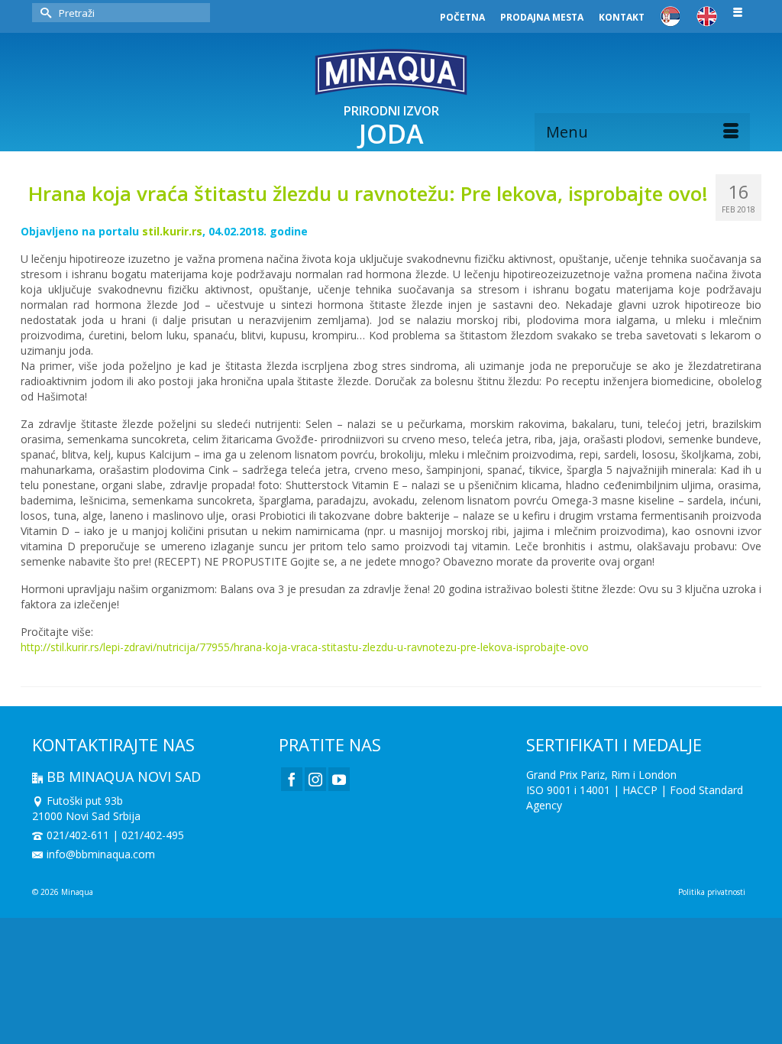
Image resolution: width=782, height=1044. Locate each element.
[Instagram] (315, 779)
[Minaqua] (391, 72)
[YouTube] (339, 779)
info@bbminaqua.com (101, 854)
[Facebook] (291, 779)
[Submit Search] (43, 12)
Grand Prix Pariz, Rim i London (601, 774)
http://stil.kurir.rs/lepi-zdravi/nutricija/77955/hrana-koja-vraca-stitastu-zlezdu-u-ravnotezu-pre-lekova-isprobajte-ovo (305, 647)
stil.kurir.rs (172, 231)
